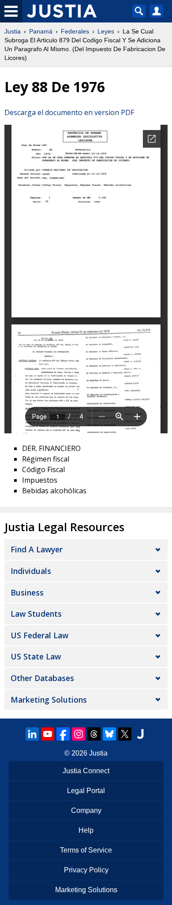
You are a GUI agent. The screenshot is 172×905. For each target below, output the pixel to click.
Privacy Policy (86, 870)
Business (27, 592)
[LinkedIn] (32, 734)
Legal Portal (86, 790)
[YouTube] (47, 734)
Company (86, 810)
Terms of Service (86, 850)
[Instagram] (78, 734)
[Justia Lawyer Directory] (140, 734)
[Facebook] (63, 734)
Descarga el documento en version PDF (69, 112)
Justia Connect (86, 771)
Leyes (105, 31)
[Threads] (94, 734)
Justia (12, 31)
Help (86, 830)
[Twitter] (124, 734)
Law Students (36, 613)
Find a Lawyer (37, 549)
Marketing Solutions (49, 699)
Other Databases (42, 678)
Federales (75, 31)
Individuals (31, 571)
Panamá (40, 31)
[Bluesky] (109, 734)
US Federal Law (39, 635)
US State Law (36, 656)
